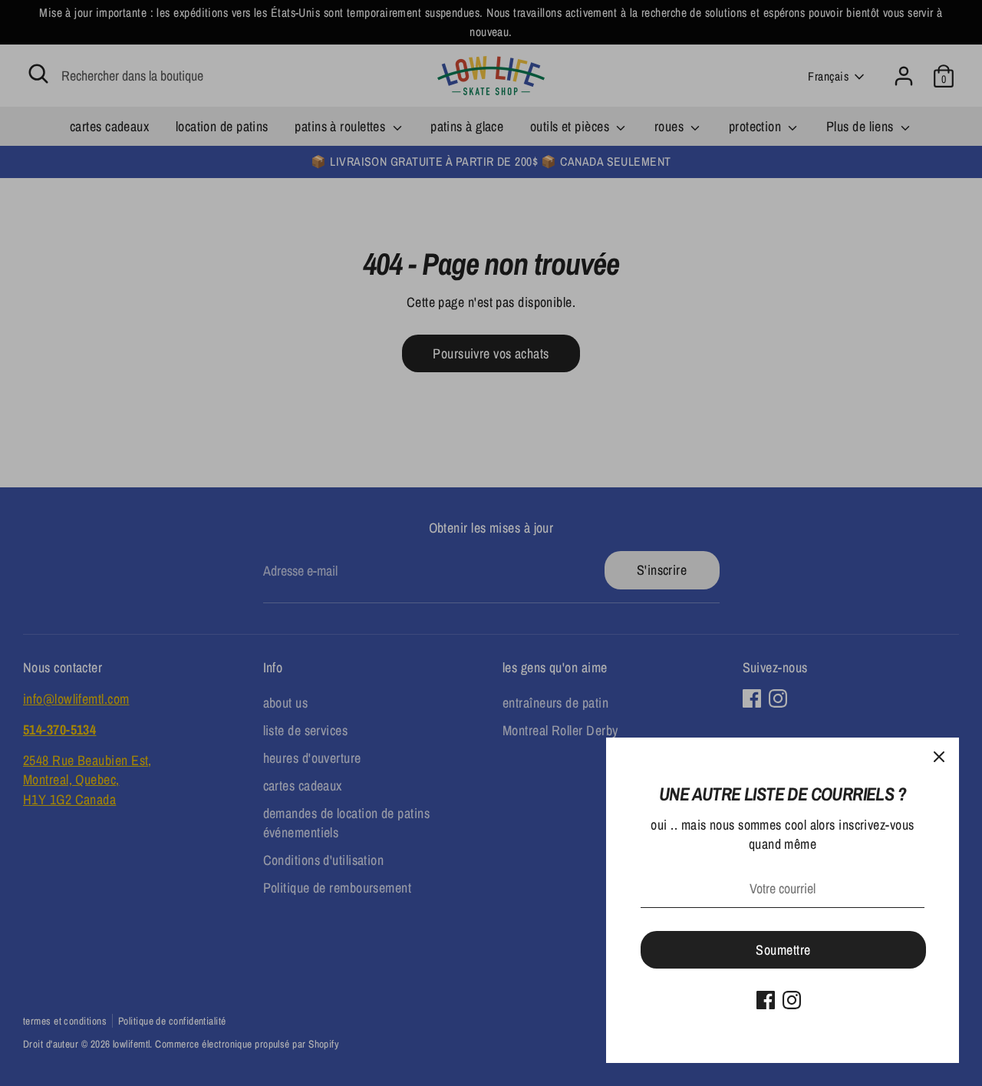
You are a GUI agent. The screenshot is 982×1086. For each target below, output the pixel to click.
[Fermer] (939, 757)
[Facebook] (765, 1000)
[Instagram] (792, 1000)
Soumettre (783, 949)
